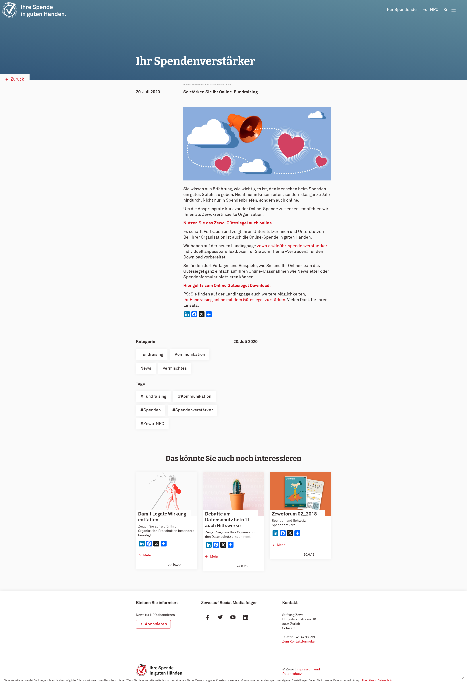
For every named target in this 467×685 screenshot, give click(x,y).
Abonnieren (156, 624)
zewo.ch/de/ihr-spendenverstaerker (292, 246)
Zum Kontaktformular (298, 641)
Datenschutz (385, 680)
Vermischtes (175, 368)
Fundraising (151, 355)
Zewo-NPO (153, 424)
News (145, 368)
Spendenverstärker (194, 410)
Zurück (17, 79)
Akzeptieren (369, 680)
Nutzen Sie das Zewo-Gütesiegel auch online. (228, 223)
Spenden (152, 410)
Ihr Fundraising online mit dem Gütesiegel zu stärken (234, 300)
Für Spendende (402, 10)
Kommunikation (190, 355)
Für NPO (430, 10)
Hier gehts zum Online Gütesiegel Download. (227, 286)
